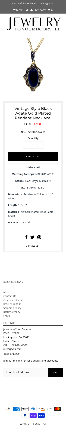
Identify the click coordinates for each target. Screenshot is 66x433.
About (6, 292)
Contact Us (9, 296)
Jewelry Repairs (12, 304)
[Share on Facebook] (26, 238)
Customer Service (13, 300)
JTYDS (44, 423)
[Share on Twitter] (32, 238)
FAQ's (6, 316)
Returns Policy (11, 311)
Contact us (32, 245)
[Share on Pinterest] (39, 238)
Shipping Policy (12, 308)
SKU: (23, 132)
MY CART (44, 10)
